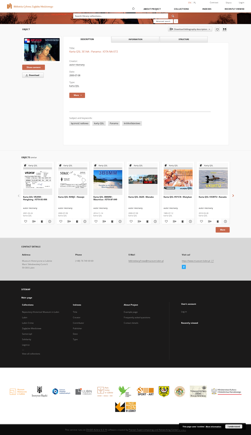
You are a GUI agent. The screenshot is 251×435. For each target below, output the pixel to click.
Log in (184, 311)
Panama (114, 123)
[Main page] (133, 9)
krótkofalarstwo (132, 123)
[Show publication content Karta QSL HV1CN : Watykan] (182, 221)
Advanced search (163, 21)
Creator (76, 317)
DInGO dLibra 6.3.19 (96, 429)
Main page (26, 297)
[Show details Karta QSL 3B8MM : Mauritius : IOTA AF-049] (120, 221)
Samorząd (27, 333)
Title (75, 312)
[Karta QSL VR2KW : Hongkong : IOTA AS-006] (37, 179)
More (222, 229)
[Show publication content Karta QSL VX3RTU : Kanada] (217, 221)
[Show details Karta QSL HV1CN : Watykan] (190, 221)
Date (75, 333)
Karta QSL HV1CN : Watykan (178, 196)
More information (213, 426)
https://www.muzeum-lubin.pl (196, 260)
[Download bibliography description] (34, 221)
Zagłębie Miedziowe (31, 328)
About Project (152, 9)
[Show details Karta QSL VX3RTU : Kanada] (225, 221)
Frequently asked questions (137, 317)
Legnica (26, 344)
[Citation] (224, 29)
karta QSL (74, 85)
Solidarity (26, 339)
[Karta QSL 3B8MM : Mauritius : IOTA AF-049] (108, 179)
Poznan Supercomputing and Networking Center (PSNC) (157, 429)
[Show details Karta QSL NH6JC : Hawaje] (85, 221)
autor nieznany (77, 64)
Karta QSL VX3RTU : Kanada (213, 196)
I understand (234, 426)
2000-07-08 (74, 75)
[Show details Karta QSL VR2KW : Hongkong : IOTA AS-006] (49, 221)
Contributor (78, 322)
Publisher (77, 328)
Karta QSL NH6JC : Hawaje (71, 196)
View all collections (31, 353)
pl (195, 3)
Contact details (131, 322)
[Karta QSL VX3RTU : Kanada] (213, 179)
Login (241, 2)
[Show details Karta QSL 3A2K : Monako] (155, 221)
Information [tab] (135, 39)
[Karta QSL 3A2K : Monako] (143, 179)
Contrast (214, 2)
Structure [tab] (184, 39)
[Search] (173, 16)
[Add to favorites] (217, 29)
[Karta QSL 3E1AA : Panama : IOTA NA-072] (42, 49)
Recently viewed (234, 9)
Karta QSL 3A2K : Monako (141, 196)
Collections (181, 9)
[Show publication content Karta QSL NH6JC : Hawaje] (77, 221)
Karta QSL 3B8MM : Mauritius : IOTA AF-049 (105, 198)
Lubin (24, 317)
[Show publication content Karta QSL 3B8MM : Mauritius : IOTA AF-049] (112, 221)
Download (34, 75)
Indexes (207, 9)
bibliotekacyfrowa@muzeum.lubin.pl (146, 260)
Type (75, 339)
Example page (130, 312)
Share (229, 2)
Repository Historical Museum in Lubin (40, 312)
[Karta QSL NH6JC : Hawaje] (72, 179)
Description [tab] (87, 39)
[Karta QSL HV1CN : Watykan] (178, 179)
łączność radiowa (79, 123)
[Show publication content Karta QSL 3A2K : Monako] (147, 221)
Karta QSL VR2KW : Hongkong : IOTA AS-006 (35, 198)
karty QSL (99, 123)
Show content (33, 67)
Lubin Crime (28, 322)
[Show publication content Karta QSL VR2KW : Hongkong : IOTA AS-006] (42, 221)
